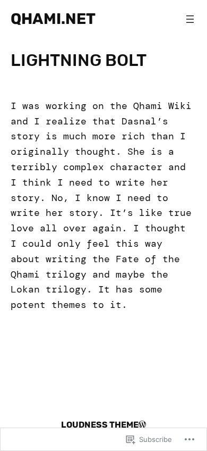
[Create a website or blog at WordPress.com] (142, 425)
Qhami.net (53, 19)
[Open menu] (190, 19)
